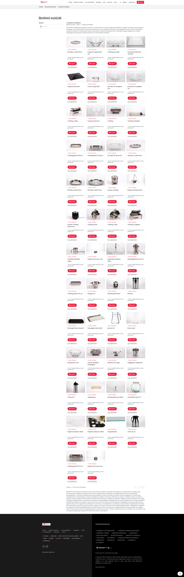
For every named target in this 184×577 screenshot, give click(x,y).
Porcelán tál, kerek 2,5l (115, 155)
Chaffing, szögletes (134, 224)
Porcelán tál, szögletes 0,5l (115, 87)
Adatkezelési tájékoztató (48, 552)
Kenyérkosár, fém (73, 363)
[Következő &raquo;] (143, 487)
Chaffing (110, 121)
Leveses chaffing (113, 190)
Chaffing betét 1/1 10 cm (75, 294)
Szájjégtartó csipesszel (135, 363)
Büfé (78, 25)
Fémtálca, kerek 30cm (74, 190)
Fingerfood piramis (73, 86)
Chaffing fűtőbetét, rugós (73, 260)
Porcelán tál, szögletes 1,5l (135, 87)
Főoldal (70, 2)
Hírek (104, 2)
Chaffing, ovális (113, 224)
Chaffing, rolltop (72, 121)
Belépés (125, 2)
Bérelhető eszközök (78, 2)
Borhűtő (130, 294)
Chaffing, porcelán (114, 52)
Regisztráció (132, 2)
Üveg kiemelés (112, 432)
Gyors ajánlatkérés (89, 2)
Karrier (115, 2)
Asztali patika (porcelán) (115, 397)
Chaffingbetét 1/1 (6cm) (75, 155)
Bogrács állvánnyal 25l (135, 190)
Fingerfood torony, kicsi (95, 466)
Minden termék (70, 25)
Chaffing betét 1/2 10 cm (75, 466)
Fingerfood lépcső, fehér (75, 432)
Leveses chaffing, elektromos (73, 225)
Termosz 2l (71, 397)
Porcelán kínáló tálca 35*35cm (134, 53)
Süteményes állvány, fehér (114, 260)
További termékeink (63, 7)
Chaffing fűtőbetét (134, 121)
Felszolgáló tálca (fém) (95, 328)
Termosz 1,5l (131, 432)
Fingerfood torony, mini (95, 259)
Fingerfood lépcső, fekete (96, 432)
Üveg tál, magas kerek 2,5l (95, 53)
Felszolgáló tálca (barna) (75, 328)
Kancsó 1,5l (111, 328)
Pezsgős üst (91, 294)
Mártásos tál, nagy (114, 363)
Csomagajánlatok (46, 532)
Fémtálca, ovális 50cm (74, 52)
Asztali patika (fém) (114, 294)
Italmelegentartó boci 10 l (136, 259)
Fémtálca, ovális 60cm (135, 155)
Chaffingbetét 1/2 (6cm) (95, 155)
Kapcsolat (109, 2)
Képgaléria (98, 2)
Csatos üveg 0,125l (93, 86)
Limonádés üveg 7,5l (134, 397)
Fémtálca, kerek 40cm (95, 190)
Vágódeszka (92, 397)
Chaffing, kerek (92, 224)
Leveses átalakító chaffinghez (93, 364)
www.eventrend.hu (100, 567)
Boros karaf (131, 328)
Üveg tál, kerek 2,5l (93, 121)
